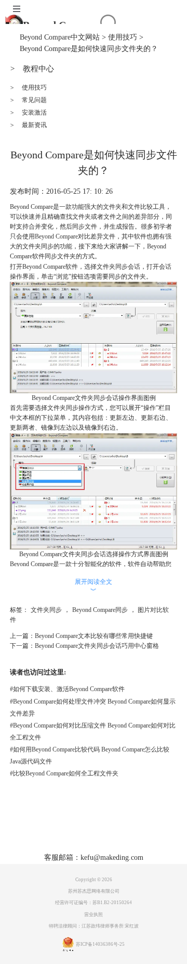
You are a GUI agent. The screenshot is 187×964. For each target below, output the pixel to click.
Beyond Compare (56, 236)
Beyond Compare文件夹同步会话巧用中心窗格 (97, 646)
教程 (119, 829)
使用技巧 (122, 37)
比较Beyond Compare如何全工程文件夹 (64, 773)
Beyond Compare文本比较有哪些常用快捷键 (94, 636)
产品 (52, 829)
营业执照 (93, 914)
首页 (29, 829)
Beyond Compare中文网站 (60, 37)
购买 (96, 829)
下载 (74, 829)
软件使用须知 (114, 845)
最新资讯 (28, 125)
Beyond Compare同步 (100, 610)
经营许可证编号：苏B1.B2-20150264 (93, 902)
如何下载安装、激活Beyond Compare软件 (67, 689)
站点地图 (149, 829)
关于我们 (69, 845)
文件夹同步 (46, 610)
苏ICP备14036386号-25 (100, 944)
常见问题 (28, 100)
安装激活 (28, 112)
